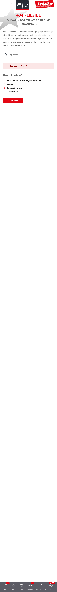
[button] (5, 4)
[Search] (12, 4)
